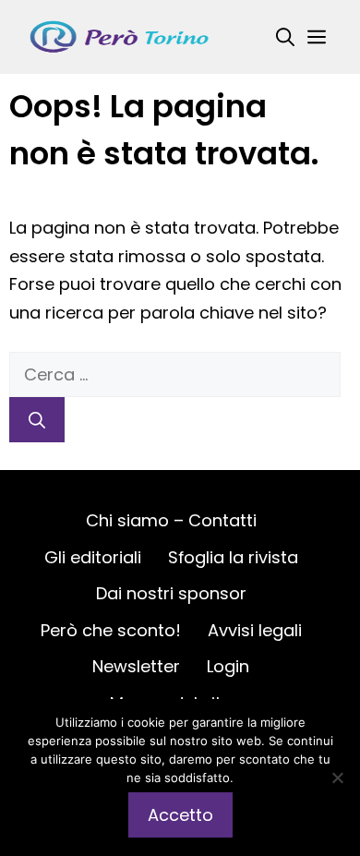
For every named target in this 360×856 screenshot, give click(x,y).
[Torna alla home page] (120, 35)
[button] (285, 37)
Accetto (180, 814)
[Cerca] (37, 419)
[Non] (337, 777)
